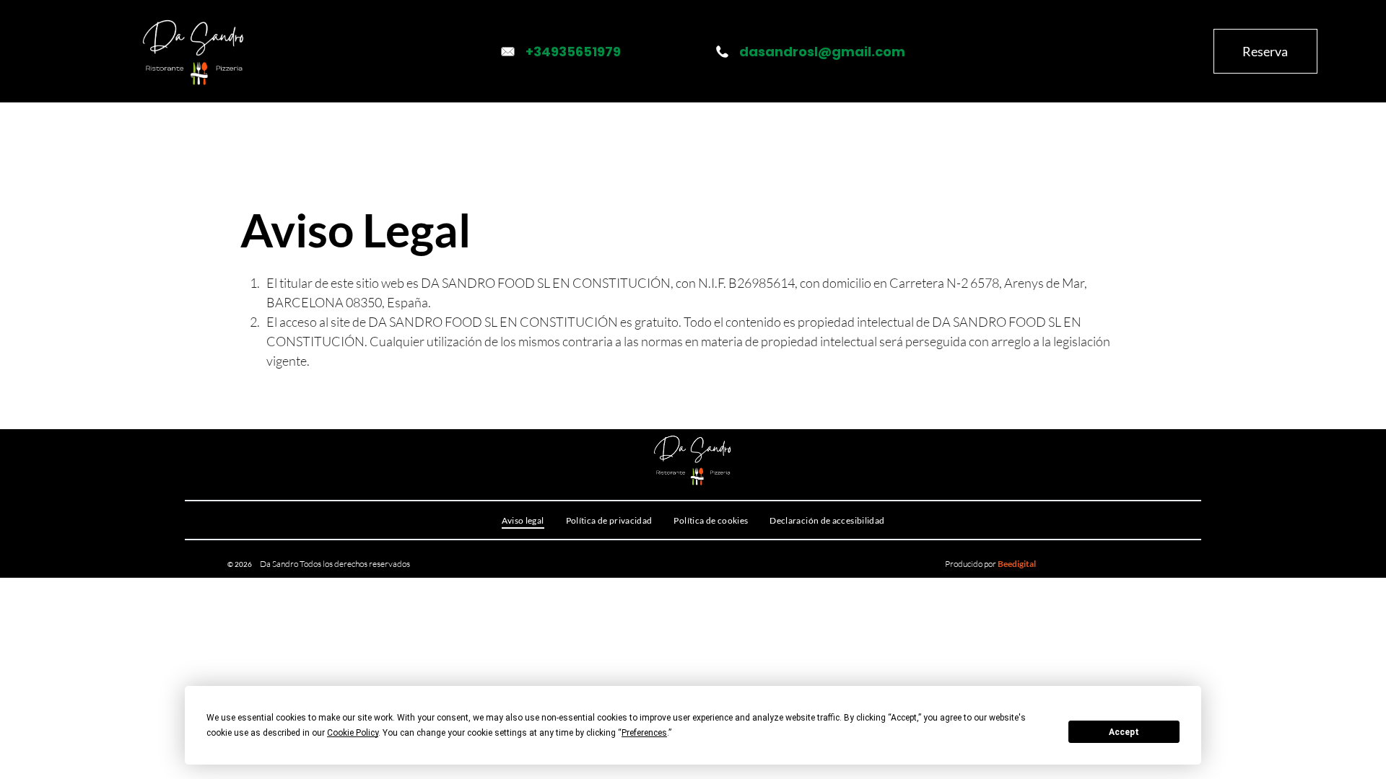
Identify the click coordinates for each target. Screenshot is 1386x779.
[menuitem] (424, 134)
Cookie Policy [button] (352, 733)
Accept (1124, 732)
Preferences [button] (644, 733)
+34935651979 (573, 52)
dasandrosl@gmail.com (822, 52)
